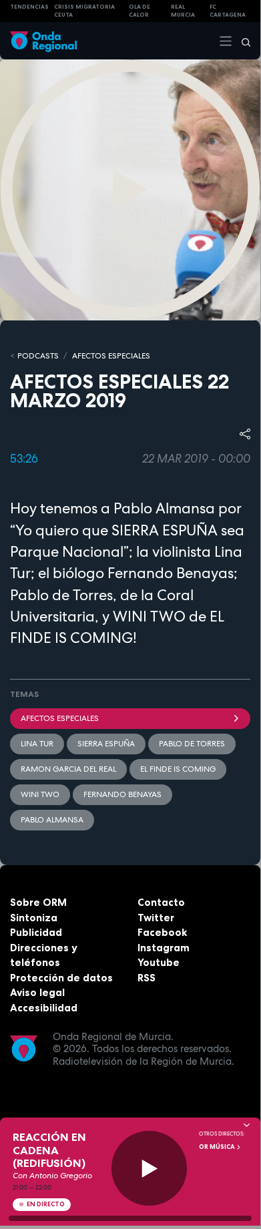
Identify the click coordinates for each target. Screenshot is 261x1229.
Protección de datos (61, 977)
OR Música (217, 1147)
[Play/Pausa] (149, 1168)
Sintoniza (33, 917)
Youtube (159, 962)
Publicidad (36, 932)
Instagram (164, 947)
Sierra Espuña (106, 743)
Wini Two (40, 794)
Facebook (162, 932)
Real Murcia (183, 11)
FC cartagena (228, 11)
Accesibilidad (43, 1007)
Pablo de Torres (192, 743)
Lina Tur (37, 743)
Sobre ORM (38, 902)
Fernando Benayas (122, 794)
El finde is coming (178, 769)
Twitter (156, 917)
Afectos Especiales (111, 355)
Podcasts (38, 355)
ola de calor (139, 11)
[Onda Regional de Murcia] (43, 40)
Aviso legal (37, 992)
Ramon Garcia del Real (68, 769)
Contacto (161, 902)
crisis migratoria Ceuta (84, 11)
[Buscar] (241, 40)
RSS (147, 977)
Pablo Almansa (52, 819)
